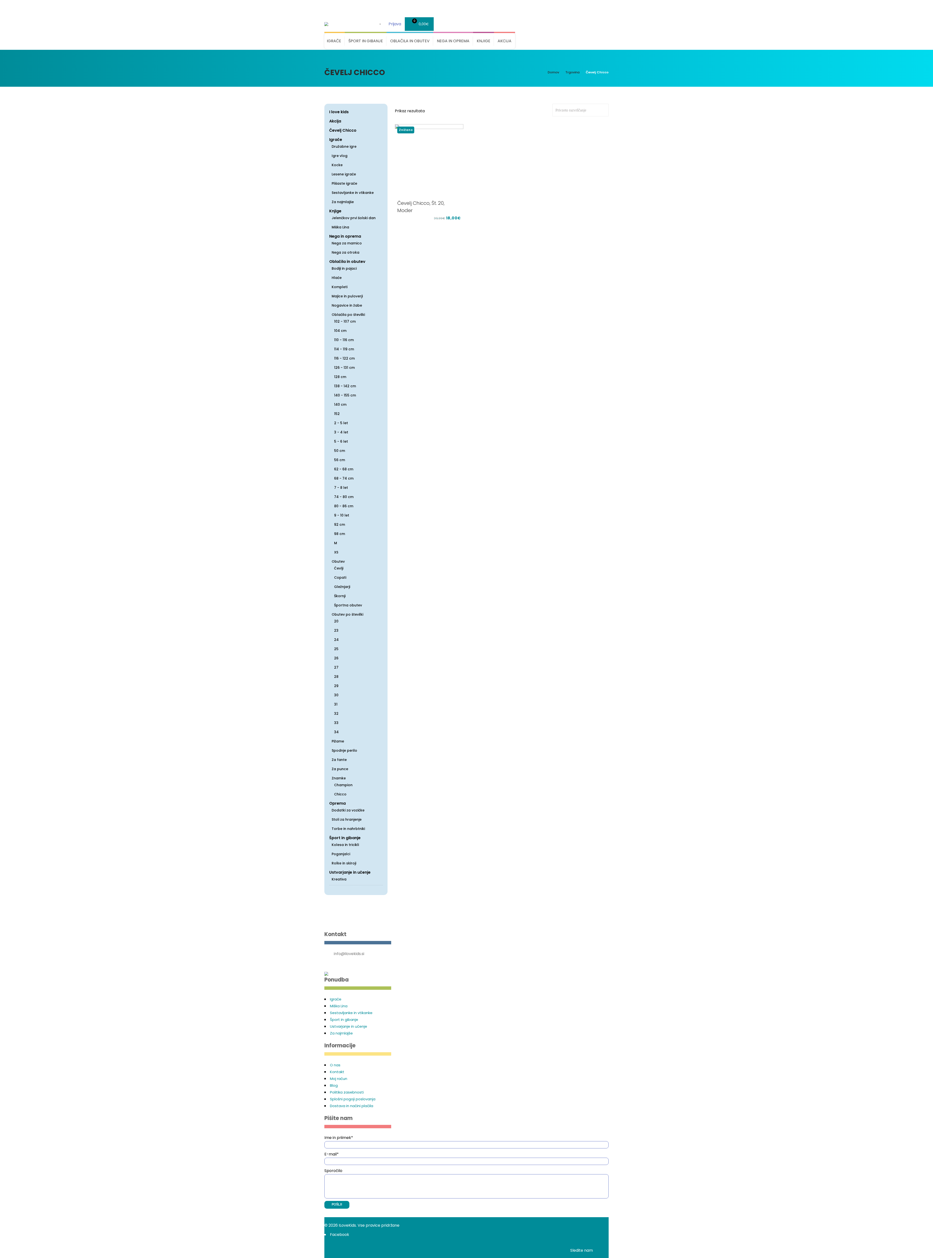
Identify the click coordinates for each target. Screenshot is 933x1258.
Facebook (339, 1234)
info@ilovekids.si (349, 953)
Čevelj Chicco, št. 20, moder (420, 207)
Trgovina (572, 72)
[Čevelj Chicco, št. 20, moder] (429, 160)
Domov (553, 72)
